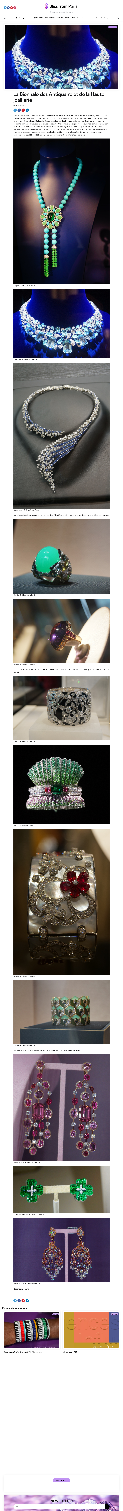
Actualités (112, 27)
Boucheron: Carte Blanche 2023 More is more (23, 1352)
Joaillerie (55, 1314)
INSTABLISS (61, 1480)
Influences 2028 (70, 1352)
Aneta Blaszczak (18, 105)
